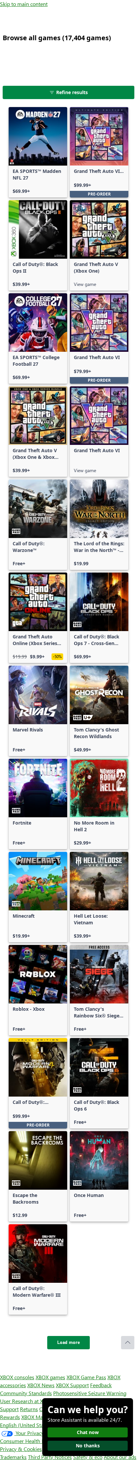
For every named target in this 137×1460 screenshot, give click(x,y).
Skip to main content (24, 3)
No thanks (88, 1445)
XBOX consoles (17, 1377)
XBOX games (50, 1377)
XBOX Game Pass (86, 1377)
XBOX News (41, 1385)
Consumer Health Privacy (29, 1440)
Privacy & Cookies (21, 1448)
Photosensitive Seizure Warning (89, 1393)
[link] (38, 152)
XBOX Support (72, 1385)
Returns (29, 1408)
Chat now (88, 1432)
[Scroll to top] (127, 1342)
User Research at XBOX (27, 1400)
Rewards (10, 1416)
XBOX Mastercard (41, 1416)
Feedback (101, 1385)
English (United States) (26, 1424)
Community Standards (26, 1393)
